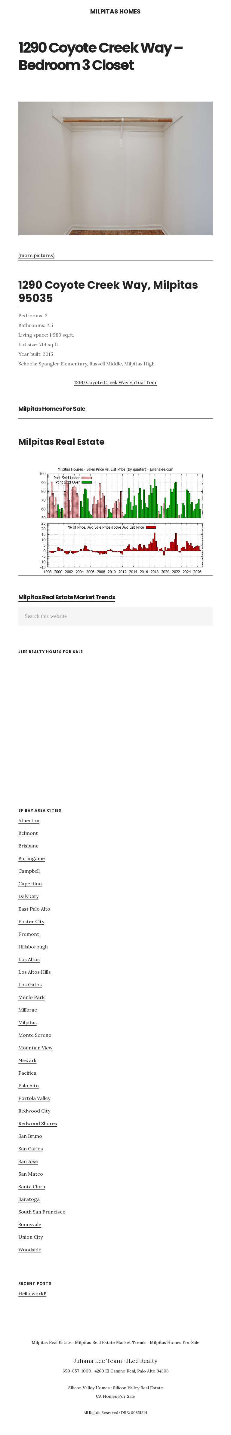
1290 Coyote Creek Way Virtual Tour (115, 382)
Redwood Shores (37, 1123)
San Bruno (30, 1136)
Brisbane (28, 846)
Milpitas (27, 1022)
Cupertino (30, 884)
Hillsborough (33, 947)
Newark (27, 1060)
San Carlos (30, 1149)
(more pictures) (36, 255)
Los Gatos (30, 985)
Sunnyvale (29, 1224)
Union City (30, 1237)
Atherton (28, 820)
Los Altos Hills (34, 972)
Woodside (29, 1250)
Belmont (28, 833)
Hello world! (32, 1293)
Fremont (28, 934)
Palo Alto (28, 1085)
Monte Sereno (34, 1035)
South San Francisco (42, 1212)
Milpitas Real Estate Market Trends (66, 597)
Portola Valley (34, 1098)
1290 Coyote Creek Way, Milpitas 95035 (108, 291)
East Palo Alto (34, 909)
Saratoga (29, 1199)
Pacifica (27, 1073)
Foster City (31, 921)
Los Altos (29, 959)
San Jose (28, 1161)
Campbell (29, 871)
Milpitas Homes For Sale (51, 409)
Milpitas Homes (115, 11)
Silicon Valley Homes (89, 1388)
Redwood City (34, 1111)
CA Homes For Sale (115, 1396)
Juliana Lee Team (98, 1360)
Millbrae (27, 1010)
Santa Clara (31, 1186)
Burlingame (31, 858)
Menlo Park (31, 997)
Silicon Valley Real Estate (138, 1388)
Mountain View (35, 1048)
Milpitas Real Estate (61, 442)
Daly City (28, 896)
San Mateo (30, 1174)
